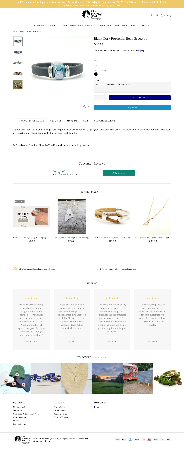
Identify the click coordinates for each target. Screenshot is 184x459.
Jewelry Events (19, 424)
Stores (16, 420)
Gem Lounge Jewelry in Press (26, 414)
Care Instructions (20, 417)
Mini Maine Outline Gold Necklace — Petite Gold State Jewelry (152, 238)
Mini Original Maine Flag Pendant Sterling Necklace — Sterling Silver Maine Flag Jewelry (72, 238)
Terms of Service (61, 417)
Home (15, 31)
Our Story (17, 410)
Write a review (119, 173)
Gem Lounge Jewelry (92, 15)
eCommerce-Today (41, 441)
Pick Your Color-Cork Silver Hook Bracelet (112, 238)
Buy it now (132, 107)
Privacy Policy (59, 407)
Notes (97, 80)
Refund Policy (60, 410)
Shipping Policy (60, 414)
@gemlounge (99, 357)
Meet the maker (20, 407)
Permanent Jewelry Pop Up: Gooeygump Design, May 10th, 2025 (31, 238)
